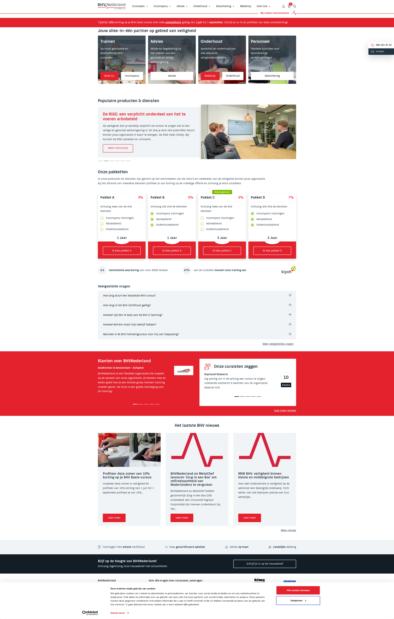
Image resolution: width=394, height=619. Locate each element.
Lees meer (114, 517)
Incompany (161, 6)
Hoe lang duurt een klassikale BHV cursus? (129, 295)
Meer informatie (118, 148)
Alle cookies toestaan (298, 590)
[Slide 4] (157, 404)
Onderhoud (200, 6)
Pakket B (157, 197)
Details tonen (118, 613)
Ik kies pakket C (222, 250)
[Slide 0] (135, 404)
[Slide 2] (146, 404)
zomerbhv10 (173, 22)
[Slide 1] (140, 404)
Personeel (260, 41)
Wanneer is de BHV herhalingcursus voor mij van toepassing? (141, 334)
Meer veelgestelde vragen (278, 344)
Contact (379, 51)
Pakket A (107, 197)
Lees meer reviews (285, 410)
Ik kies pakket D (272, 250)
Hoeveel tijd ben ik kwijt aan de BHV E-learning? (133, 315)
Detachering (223, 6)
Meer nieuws (288, 530)
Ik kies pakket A (121, 250)
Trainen (107, 41)
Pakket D (258, 197)
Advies (181, 6)
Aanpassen (296, 600)
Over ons (262, 6)
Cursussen (138, 6)
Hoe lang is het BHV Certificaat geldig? (127, 305)
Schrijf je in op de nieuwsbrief (265, 563)
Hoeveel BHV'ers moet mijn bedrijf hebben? (129, 324)
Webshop (245, 6)
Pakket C (208, 197)
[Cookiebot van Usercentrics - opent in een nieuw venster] (90, 613)
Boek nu (109, 75)
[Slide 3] (151, 404)
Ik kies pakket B (171, 250)
